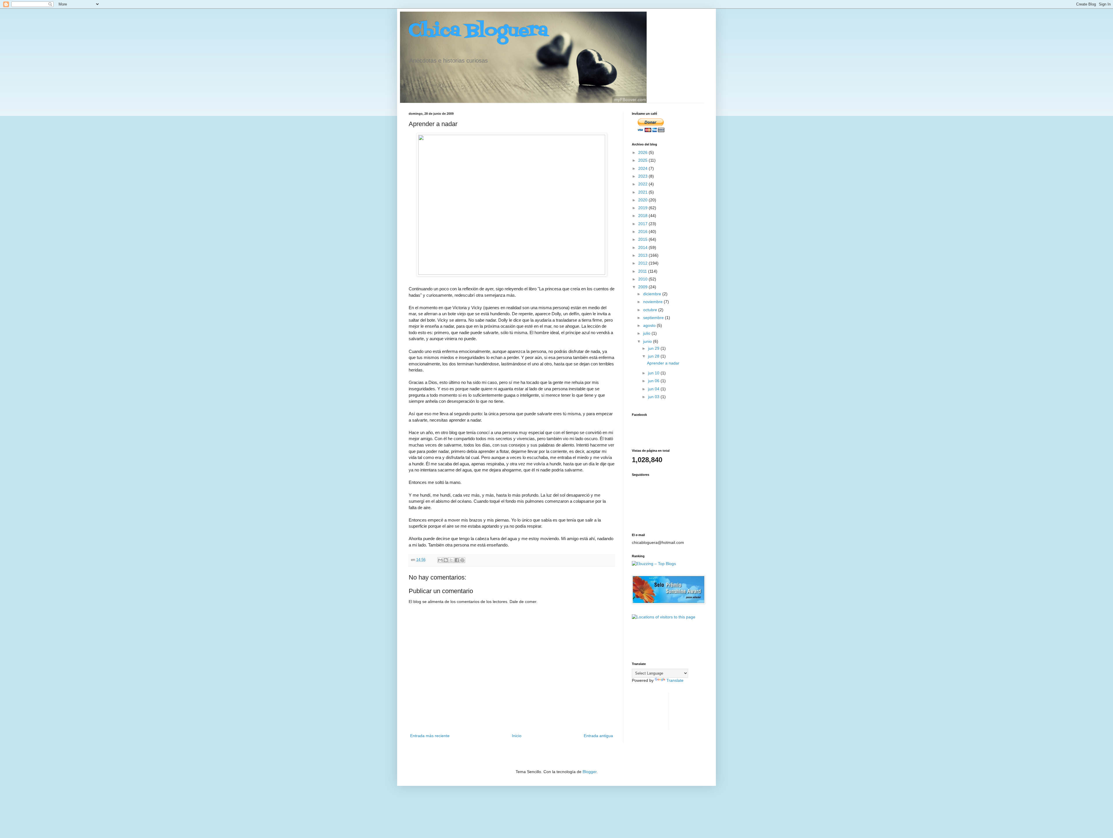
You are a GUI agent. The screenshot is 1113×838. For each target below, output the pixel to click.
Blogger (589, 771)
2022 (643, 184)
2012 (643, 263)
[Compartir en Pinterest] (462, 560)
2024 (643, 168)
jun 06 (654, 380)
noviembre (653, 301)
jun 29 (654, 348)
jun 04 (654, 389)
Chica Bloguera (478, 31)
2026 (643, 152)
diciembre (652, 294)
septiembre (654, 317)
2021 (643, 192)
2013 (643, 255)
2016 (643, 231)
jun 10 (654, 373)
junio (648, 341)
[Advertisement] (650, 710)
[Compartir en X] (451, 560)
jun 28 (654, 356)
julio (647, 333)
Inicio (516, 735)
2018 (643, 215)
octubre (650, 309)
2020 (643, 200)
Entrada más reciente (430, 735)
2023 (643, 176)
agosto (650, 325)
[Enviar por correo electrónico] (440, 560)
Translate (674, 680)
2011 (643, 271)
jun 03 (654, 396)
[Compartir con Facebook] (457, 560)
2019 (643, 207)
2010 (643, 279)
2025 (643, 160)
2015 (643, 239)
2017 (643, 223)
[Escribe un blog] (446, 560)
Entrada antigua (598, 735)
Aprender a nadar (663, 363)
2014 (643, 247)
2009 (643, 287)
